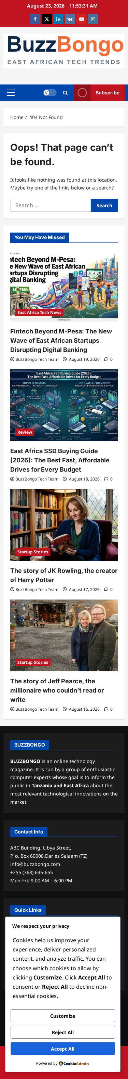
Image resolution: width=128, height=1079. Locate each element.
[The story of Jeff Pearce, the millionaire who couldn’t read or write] (64, 635)
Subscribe (107, 92)
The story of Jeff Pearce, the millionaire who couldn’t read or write (57, 690)
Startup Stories (32, 552)
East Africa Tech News (39, 312)
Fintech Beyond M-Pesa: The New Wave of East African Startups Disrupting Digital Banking (61, 340)
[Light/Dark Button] (50, 92)
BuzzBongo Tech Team (36, 359)
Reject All (63, 1032)
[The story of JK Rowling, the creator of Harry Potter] (64, 525)
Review (24, 432)
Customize (62, 1016)
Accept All (62, 1048)
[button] (10, 92)
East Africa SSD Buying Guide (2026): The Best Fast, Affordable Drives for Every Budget (60, 460)
